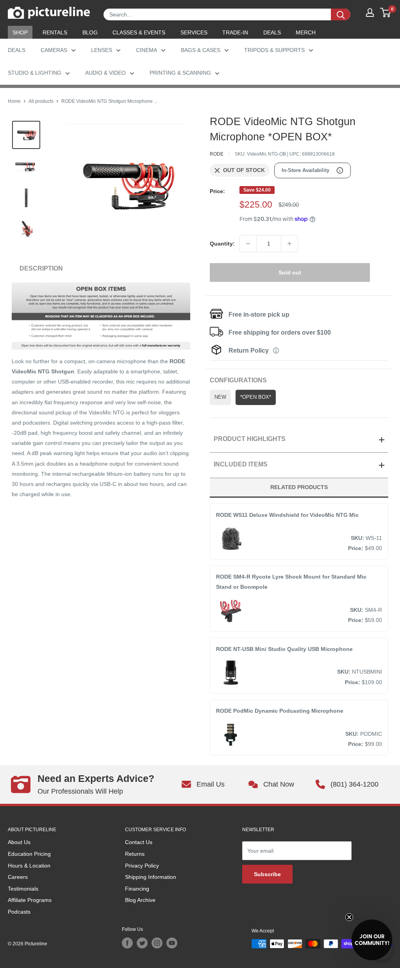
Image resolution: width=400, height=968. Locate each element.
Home (14, 101)
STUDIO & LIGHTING (34, 73)
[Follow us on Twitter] (142, 943)
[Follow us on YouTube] (171, 943)
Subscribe (267, 874)
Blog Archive (140, 900)
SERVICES (193, 32)
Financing (137, 889)
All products (41, 101)
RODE (216, 154)
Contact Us (138, 842)
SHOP (20, 32)
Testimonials (23, 889)
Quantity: (222, 243)
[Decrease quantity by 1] (248, 243)
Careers (18, 877)
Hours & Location (29, 865)
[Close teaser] (349, 917)
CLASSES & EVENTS (138, 32)
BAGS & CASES (200, 50)
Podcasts (19, 912)
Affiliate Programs (30, 900)
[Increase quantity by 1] (289, 243)
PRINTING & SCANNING (180, 73)
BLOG (90, 32)
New (220, 397)
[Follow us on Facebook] (127, 943)
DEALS (272, 32)
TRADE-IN (235, 32)
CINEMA (146, 50)
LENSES (101, 50)
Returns (135, 854)
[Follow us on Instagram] (157, 943)
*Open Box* (255, 397)
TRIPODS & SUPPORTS (274, 50)
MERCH (306, 32)
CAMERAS (54, 50)
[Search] (340, 14)
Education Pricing (29, 854)
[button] (372, 940)
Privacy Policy (142, 865)
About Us (19, 842)
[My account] (370, 12)
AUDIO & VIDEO (105, 73)
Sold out (290, 272)
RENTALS (55, 32)
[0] (386, 12)
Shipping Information (150, 877)
